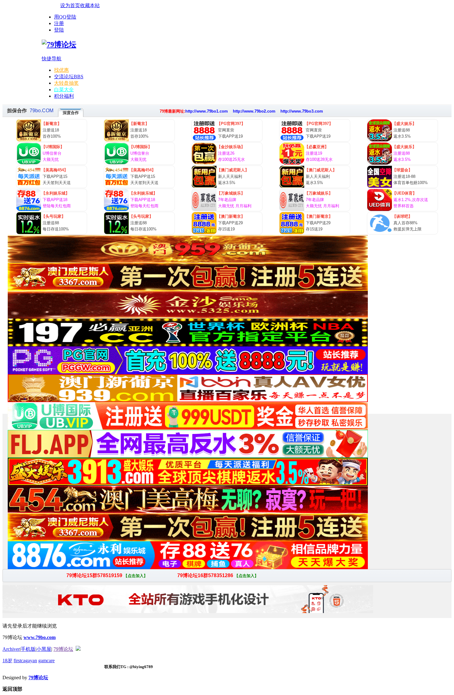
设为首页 (70, 5)
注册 (59, 23)
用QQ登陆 (65, 16)
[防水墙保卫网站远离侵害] (78, 649)
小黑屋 (43, 649)
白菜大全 (64, 89)
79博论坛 (63, 649)
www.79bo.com (39, 637)
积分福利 (64, 96)
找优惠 (61, 70)
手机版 (28, 649)
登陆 (59, 29)
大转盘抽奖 (66, 83)
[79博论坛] (59, 45)
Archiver (11, 649)
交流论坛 (68, 76)
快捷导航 (51, 58)
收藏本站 (90, 5)
